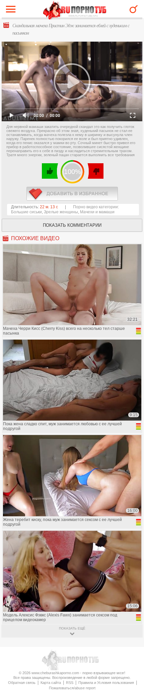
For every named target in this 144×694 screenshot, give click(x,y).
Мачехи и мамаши (97, 212)
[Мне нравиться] (50, 171)
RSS (69, 683)
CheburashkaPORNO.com (74, 10)
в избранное (72, 194)
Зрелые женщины (61, 212)
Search (134, 9)
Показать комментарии (72, 225)
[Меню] (12, 10)
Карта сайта (51, 683)
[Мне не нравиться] (95, 171)
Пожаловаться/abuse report (72, 688)
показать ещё (72, 628)
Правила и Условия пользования (106, 683)
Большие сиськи (26, 212)
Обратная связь (21, 683)
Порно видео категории (95, 207)
